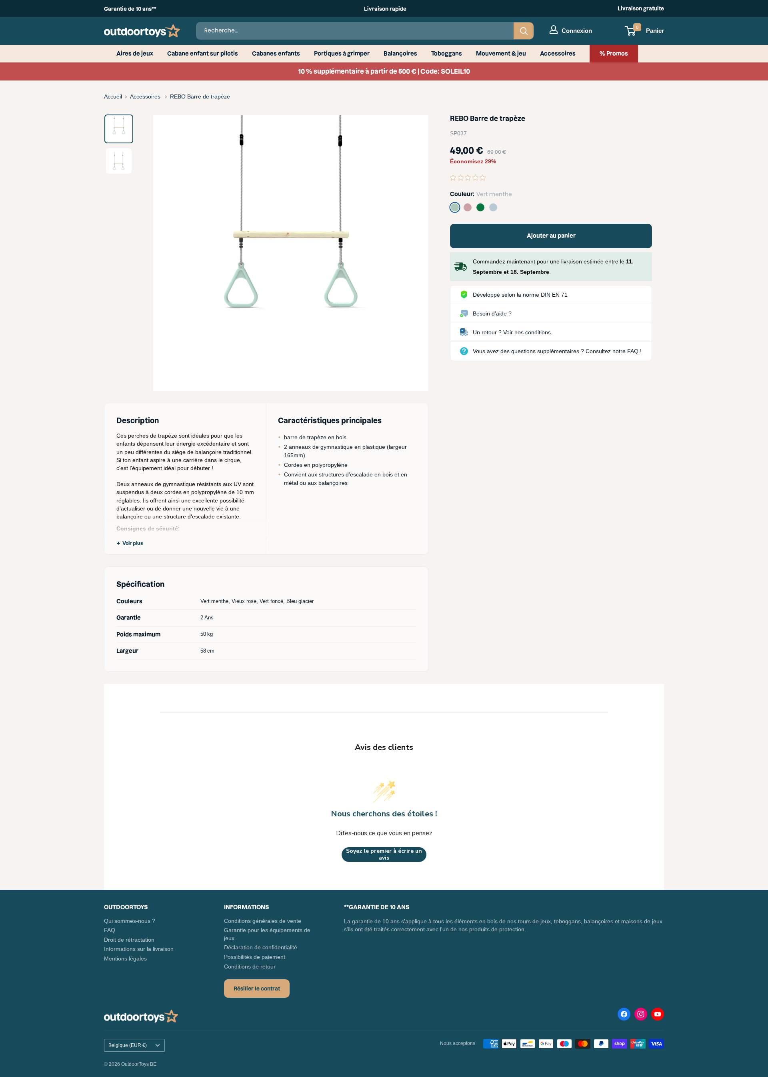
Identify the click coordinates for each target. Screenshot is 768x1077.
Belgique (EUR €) (127, 1045)
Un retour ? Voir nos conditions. (512, 332)
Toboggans (446, 53)
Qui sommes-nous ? (129, 921)
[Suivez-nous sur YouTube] (657, 1016)
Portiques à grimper (342, 53)
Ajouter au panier (551, 236)
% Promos (614, 53)
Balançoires (400, 53)
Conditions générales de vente (262, 921)
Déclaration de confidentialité (260, 947)
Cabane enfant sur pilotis (202, 53)
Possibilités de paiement (254, 957)
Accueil (113, 96)
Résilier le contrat (257, 988)
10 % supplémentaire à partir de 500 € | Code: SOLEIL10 (384, 71)
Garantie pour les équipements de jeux (267, 934)
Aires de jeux (134, 53)
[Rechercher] (524, 30)
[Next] (410, 253)
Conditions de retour (250, 966)
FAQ (109, 930)
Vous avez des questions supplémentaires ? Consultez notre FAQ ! (557, 351)
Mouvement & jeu (501, 53)
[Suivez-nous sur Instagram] (640, 1016)
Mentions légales (125, 958)
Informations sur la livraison (139, 949)
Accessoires (558, 53)
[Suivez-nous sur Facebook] (624, 1016)
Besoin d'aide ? (492, 313)
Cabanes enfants (276, 53)
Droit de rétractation (129, 939)
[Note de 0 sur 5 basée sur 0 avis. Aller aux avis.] (470, 177)
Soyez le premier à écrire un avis (384, 854)
